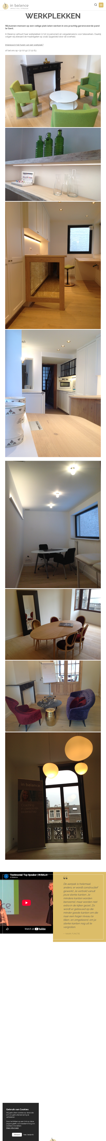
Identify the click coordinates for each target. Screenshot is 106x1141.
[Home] (15, 6)
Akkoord (17, 1135)
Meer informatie (12, 1128)
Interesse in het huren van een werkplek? (24, 45)
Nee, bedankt (28, 1135)
